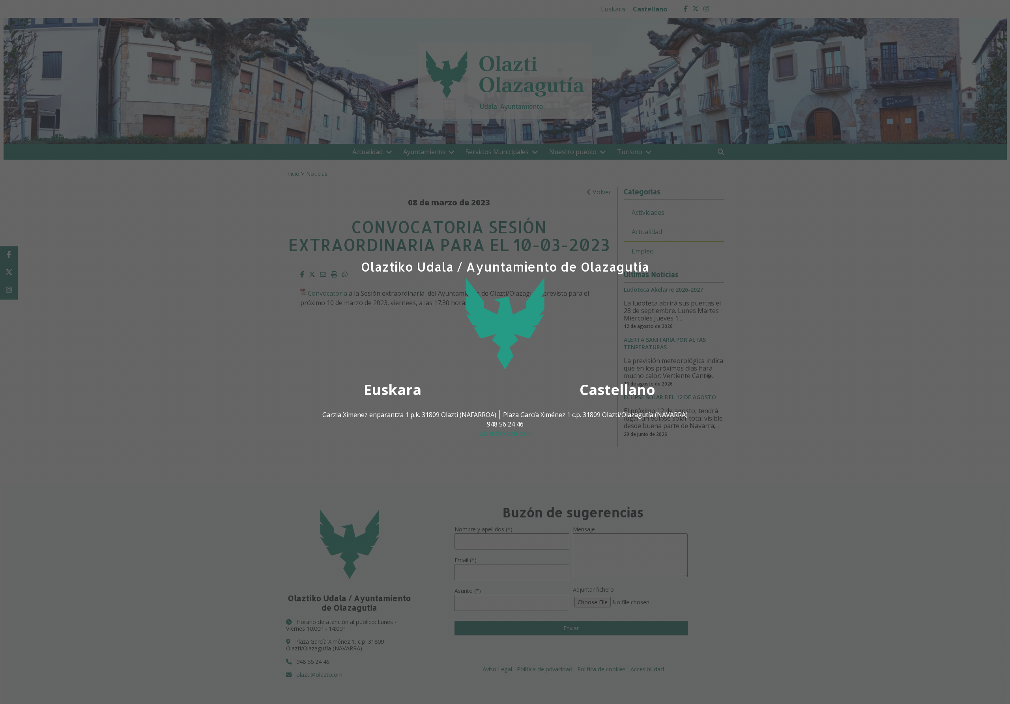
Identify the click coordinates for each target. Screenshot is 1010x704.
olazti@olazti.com (505, 433)
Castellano (617, 389)
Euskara (392, 389)
